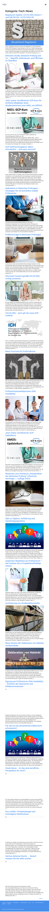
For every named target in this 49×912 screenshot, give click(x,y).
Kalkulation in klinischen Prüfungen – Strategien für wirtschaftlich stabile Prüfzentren (22, 190)
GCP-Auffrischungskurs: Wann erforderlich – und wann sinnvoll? (20, 148)
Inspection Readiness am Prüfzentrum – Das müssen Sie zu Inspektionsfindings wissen (23, 563)
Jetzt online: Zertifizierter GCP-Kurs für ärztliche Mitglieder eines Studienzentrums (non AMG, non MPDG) (23, 103)
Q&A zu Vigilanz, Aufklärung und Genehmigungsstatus (20, 519)
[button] (45, 4)
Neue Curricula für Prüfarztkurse (20, 351)
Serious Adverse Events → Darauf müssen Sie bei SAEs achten (20, 857)
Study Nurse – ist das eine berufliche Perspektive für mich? (22, 769)
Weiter (41, 898)
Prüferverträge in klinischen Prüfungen (23, 234)
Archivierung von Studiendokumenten (22, 603)
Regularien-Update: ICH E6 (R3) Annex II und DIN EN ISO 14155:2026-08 (23, 16)
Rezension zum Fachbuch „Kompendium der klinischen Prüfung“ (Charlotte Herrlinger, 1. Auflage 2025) (23, 476)
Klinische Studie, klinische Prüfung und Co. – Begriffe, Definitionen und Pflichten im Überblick (24, 58)
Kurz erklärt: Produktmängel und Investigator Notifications (20, 812)
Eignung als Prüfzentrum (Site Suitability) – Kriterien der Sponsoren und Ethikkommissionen (24, 684)
